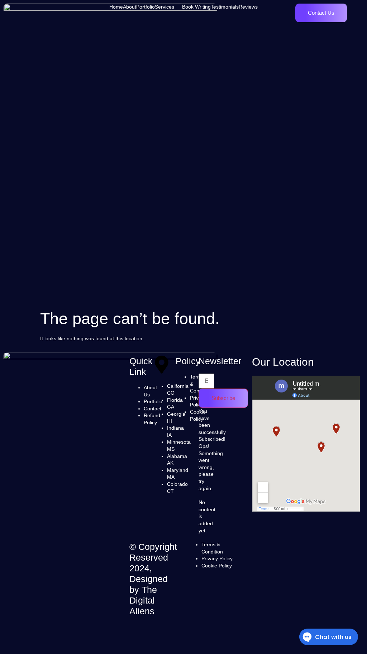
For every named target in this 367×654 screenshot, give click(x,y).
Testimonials (225, 7)
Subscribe (223, 398)
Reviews (248, 7)
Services (164, 7)
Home (116, 7)
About (129, 7)
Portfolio (145, 7)
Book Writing (196, 7)
